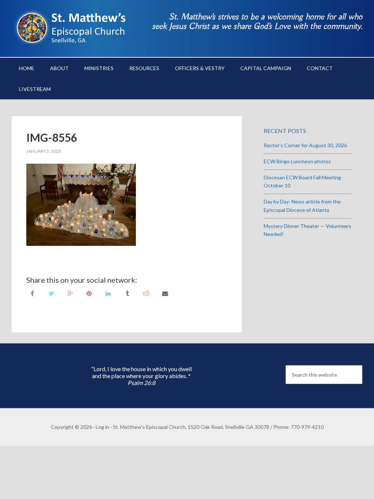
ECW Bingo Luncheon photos (297, 161)
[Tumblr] (127, 292)
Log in (102, 427)
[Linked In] (108, 292)
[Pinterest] (89, 292)
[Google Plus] (70, 292)
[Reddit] (146, 292)
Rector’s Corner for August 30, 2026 (305, 145)
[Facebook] (32, 292)
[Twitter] (51, 292)
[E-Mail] (165, 292)
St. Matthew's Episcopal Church (74, 25)
